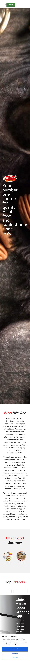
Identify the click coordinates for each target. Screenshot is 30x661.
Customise (15, 653)
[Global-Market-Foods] (6, 3)
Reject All (15, 657)
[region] (15, 647)
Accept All (15, 649)
